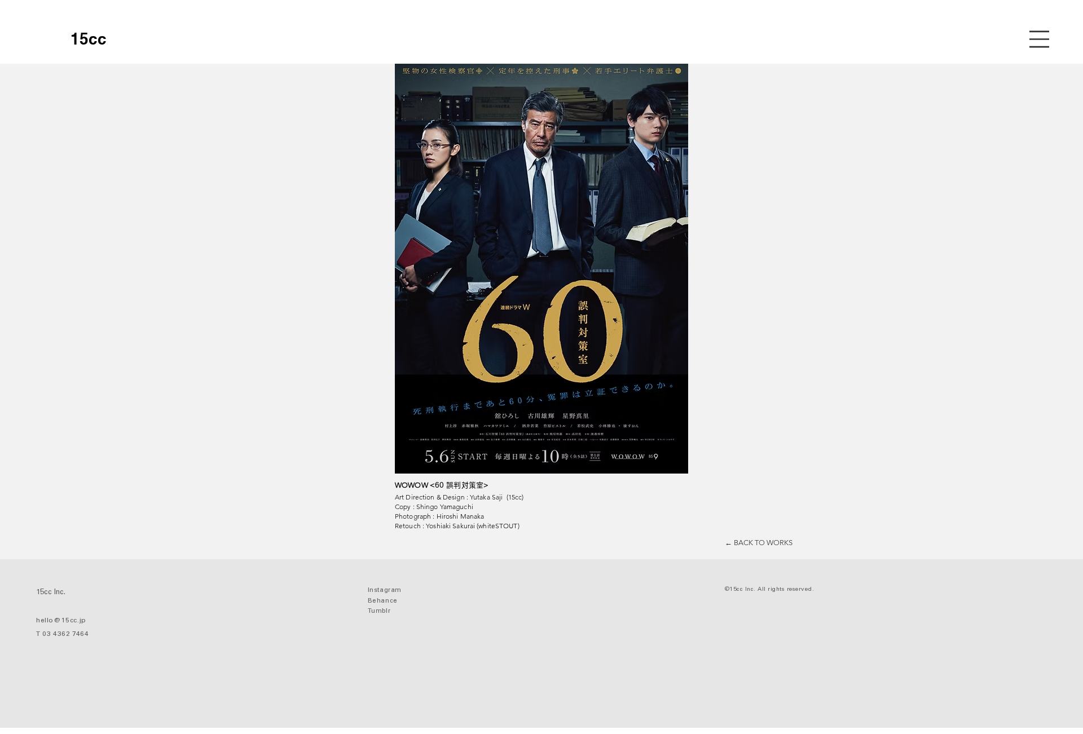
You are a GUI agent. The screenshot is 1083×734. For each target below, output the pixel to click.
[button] (1039, 39)
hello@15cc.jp (61, 620)
